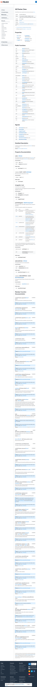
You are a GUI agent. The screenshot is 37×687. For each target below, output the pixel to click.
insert (23, 67)
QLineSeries (21, 23)
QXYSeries (27, 220)
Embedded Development (13, 680)
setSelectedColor (24, 116)
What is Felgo (2, 666)
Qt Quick (3, 26)
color (18, 35)
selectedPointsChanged (22, 139)
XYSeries (20, 20)
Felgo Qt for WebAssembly (13, 672)
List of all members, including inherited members (23, 27)
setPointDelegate (25, 110)
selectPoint (24, 99)
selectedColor (27, 38)
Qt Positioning (4, 35)
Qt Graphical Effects (4, 31)
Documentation (3, 678)
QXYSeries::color (27, 219)
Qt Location (3, 32)
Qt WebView (3, 38)
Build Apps (5, 15)
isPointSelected (24, 71)
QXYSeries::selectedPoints (29, 214)
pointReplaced (21, 134)
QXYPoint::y (32, 239)
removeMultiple (24, 82)
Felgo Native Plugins (13, 673)
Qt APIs (6, 21)
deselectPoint (24, 61)
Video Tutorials (5, 45)
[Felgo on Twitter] (32, 671)
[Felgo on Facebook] (34, 671)
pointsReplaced (21, 500)
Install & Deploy (5, 12)
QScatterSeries (25, 23)
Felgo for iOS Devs (21, 670)
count (18, 37)
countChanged (21, 129)
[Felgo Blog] (29, 671)
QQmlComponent (28, 202)
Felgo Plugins (7, 42)
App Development (12, 678)
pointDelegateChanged (22, 132)
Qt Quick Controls (4, 28)
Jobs (1, 672)
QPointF (30, 145)
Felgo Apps (11, 665)
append (23, 48)
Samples (2, 680)
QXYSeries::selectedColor (29, 230)
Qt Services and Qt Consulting (12, 682)
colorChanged (21, 127)
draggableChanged (22, 131)
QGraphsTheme (27, 218)
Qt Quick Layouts (4, 27)
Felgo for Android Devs (22, 669)
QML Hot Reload (12, 669)
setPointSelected (24, 113)
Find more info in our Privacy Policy (15, 685)
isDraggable (24, 69)
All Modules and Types (5, 23)
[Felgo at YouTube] (29, 674)
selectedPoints (24, 105)
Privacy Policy (3, 669)
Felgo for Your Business (22, 665)
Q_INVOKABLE (24, 335)
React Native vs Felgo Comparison (22, 682)
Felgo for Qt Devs (21, 666)
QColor (20, 156)
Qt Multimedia (4, 34)
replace (23, 85)
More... (34, 12)
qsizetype (28, 172)
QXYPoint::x (32, 236)
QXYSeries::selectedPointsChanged (25, 351)
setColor (23, 107)
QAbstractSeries (21, 22)
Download (2, 665)
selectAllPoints (24, 98)
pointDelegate (27, 35)
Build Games (5, 18)
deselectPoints (24, 63)
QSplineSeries (31, 23)
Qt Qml (3, 24)
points (23, 75)
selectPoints (24, 101)
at (22, 53)
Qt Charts (3, 30)
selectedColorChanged (22, 137)
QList (16, 277)
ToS (1, 670)
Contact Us (2, 673)
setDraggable (24, 109)
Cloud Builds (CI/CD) (13, 670)
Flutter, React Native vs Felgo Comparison (22, 679)
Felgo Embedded (12, 666)
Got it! (29, 684)
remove (23, 77)
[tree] (7, 28)
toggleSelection (24, 119)
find (22, 66)
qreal (26, 317)
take (23, 118)
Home (4, 9)
